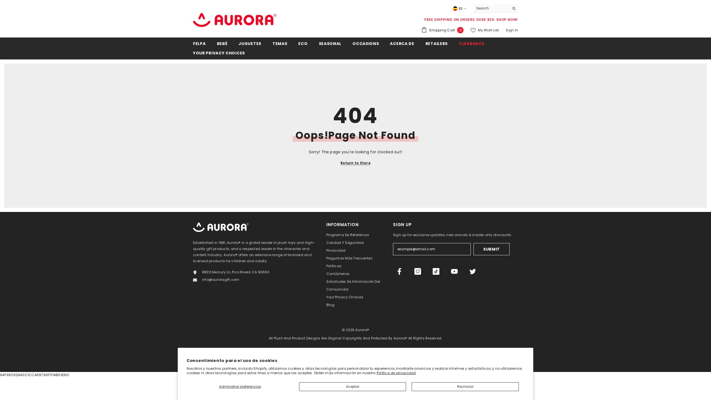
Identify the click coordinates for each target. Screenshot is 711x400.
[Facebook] (399, 271)
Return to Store (355, 163)
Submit (491, 249)
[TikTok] (436, 271)
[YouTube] (454, 271)
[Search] (496, 8)
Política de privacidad (396, 373)
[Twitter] (472, 271)
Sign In (512, 30)
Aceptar (352, 386)
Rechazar (465, 386)
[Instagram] (417, 271)
